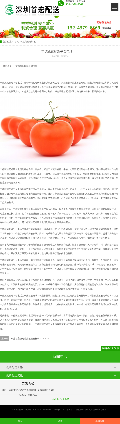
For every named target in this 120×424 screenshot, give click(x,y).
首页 (16, 41)
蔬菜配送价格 (14, 367)
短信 (60, 421)
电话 (20, 421)
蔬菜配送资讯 (29, 41)
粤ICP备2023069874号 (42, 409)
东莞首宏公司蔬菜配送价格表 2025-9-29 (30, 338)
